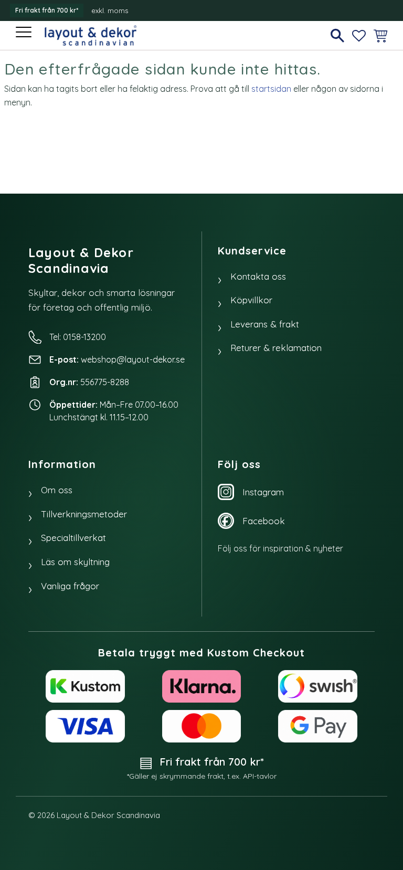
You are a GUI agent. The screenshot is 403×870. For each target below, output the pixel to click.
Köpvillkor (251, 299)
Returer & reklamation (276, 347)
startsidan (271, 88)
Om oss (56, 489)
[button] (25, 33)
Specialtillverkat (73, 537)
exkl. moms (109, 10)
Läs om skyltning (75, 561)
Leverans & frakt (264, 324)
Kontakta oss (258, 276)
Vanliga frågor (70, 585)
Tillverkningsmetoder (84, 513)
